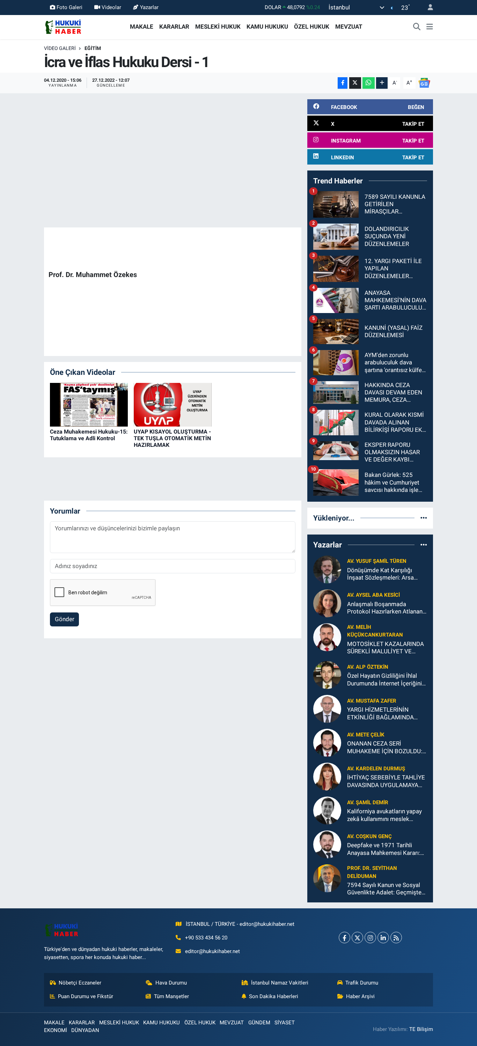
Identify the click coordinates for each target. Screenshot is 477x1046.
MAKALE (141, 26)
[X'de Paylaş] (355, 83)
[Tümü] (423, 517)
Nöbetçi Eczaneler (80, 983)
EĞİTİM (93, 48)
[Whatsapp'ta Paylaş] (368, 83)
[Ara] (417, 26)
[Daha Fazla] (382, 83)
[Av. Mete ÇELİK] (327, 742)
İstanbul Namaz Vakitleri (279, 983)
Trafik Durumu (361, 983)
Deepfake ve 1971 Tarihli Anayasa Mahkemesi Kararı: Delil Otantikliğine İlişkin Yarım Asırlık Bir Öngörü (386, 849)
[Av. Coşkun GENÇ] (327, 844)
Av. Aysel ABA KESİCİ (373, 595)
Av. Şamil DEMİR (367, 802)
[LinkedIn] (383, 937)
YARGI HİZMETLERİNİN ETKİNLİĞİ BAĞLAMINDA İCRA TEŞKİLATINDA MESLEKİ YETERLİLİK (387, 713)
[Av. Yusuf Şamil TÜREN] (327, 568)
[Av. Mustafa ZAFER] (327, 708)
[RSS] (396, 937)
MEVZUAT (348, 26)
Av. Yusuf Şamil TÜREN (376, 561)
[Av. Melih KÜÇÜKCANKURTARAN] (327, 636)
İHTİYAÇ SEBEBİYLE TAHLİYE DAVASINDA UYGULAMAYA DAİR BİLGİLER (386, 781)
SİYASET (284, 1022)
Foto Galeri (69, 7)
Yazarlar (149, 7)
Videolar (111, 7)
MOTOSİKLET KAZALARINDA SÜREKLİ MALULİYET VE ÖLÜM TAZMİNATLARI (385, 647)
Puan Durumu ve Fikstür (85, 996)
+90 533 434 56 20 (206, 938)
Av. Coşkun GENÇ (369, 836)
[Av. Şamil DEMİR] (327, 810)
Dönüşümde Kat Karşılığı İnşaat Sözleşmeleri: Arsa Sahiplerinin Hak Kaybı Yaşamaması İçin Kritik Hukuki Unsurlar (387, 574)
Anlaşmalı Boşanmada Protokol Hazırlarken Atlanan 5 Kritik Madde (385, 608)
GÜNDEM (259, 1022)
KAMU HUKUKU (267, 26)
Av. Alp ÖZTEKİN (367, 667)
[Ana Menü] (429, 26)
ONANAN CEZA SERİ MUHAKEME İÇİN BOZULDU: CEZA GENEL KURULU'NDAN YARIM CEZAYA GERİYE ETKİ (385, 747)
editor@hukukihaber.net (212, 951)
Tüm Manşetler (171, 996)
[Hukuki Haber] (63, 26)
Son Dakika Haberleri (273, 996)
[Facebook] (344, 937)
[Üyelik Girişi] (427, 7)
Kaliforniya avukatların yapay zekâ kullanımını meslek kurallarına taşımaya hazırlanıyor (384, 815)
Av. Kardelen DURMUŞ (376, 768)
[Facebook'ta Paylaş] (342, 83)
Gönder (64, 619)
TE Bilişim (421, 1029)
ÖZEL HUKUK (311, 26)
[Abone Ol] (424, 82)
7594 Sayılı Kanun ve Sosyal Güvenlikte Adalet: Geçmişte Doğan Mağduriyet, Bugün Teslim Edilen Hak (384, 888)
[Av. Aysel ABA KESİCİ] (327, 602)
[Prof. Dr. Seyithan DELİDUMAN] (327, 877)
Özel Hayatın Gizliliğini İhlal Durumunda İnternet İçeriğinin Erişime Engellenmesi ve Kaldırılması (386, 679)
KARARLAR (174, 26)
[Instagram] (370, 937)
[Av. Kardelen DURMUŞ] (327, 776)
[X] (357, 937)
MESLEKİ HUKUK (218, 26)
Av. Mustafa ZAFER (371, 701)
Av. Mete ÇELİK (365, 735)
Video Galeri (60, 48)
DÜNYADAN (85, 1030)
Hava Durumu (171, 983)
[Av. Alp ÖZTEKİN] (327, 674)
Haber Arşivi (360, 996)
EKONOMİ (55, 1030)
